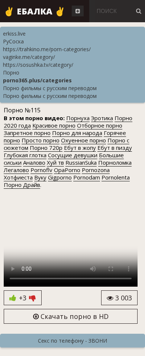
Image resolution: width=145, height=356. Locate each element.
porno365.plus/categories (37, 80)
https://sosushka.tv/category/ (38, 64)
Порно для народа (77, 132)
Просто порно (40, 140)
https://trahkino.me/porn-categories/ (47, 49)
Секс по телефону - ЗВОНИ (72, 340)
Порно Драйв (22, 184)
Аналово (34, 162)
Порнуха (78, 118)
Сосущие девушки (72, 155)
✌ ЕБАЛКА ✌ (34, 11)
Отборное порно (99, 125)
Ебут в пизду (114, 147)
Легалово (16, 170)
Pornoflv (41, 170)
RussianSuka (81, 162)
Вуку (40, 177)
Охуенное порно (83, 140)
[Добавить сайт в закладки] (78, 11)
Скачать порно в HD (74, 316)
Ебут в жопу (80, 147)
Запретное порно (27, 132)
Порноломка (115, 162)
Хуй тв (55, 162)
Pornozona (96, 170)
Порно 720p (46, 147)
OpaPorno (67, 170)
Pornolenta (116, 177)
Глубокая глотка (25, 155)
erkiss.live (14, 33)
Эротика (102, 118)
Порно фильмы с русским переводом (50, 88)
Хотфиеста (18, 177)
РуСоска (13, 41)
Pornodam (86, 177)
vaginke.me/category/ (29, 56)
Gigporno (60, 177)
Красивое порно (53, 125)
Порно (11, 72)
